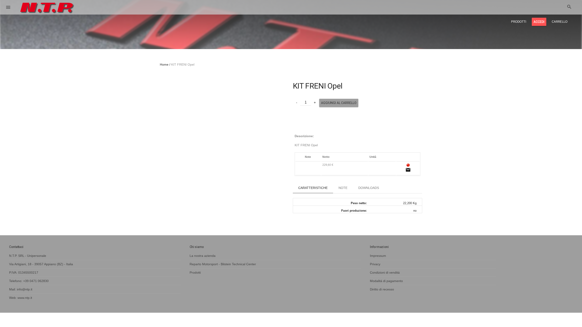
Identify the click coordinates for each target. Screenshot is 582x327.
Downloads (368, 188)
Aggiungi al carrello (338, 103)
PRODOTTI (518, 21)
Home (164, 64)
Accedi (539, 22)
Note (343, 188)
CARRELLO (559, 21)
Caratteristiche (313, 188)
